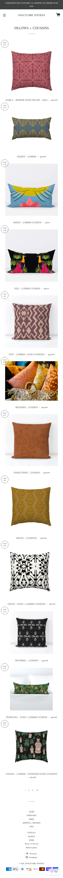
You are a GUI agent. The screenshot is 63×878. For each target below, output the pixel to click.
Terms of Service (31, 844)
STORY (31, 812)
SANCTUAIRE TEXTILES (31, 15)
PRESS (31, 819)
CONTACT (31, 833)
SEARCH (31, 836)
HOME (31, 840)
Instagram (32, 857)
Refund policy (31, 847)
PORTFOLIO (31, 815)
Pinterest (33, 854)
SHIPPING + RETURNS (31, 823)
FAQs (31, 826)
